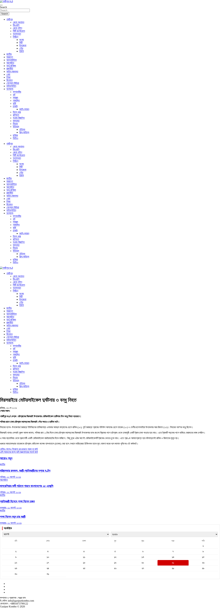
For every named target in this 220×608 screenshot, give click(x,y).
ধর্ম (14, 94)
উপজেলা (22, 45)
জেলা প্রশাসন (18, 22)
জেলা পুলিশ (17, 28)
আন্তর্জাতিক (11, 60)
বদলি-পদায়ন (24, 109)
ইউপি (21, 51)
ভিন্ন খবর (17, 112)
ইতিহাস (16, 126)
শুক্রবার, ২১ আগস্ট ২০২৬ (11, 507)
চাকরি (15, 106)
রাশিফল (16, 115)
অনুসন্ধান (17, 34)
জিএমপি (16, 25)
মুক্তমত (16, 120)
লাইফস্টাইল (11, 86)
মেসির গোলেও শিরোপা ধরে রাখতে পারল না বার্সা (19, 449)
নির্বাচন (15, 36)
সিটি (21, 42)
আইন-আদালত (12, 71)
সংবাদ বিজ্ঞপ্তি (19, 118)
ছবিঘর (15, 135)
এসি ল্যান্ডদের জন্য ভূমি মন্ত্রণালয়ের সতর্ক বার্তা (19, 452)
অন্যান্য (9, 89)
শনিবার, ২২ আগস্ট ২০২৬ (10, 477)
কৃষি (14, 103)
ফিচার (15, 123)
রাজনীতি (9, 68)
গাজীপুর (9, 19)
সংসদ (21, 39)
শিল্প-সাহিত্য (24, 132)
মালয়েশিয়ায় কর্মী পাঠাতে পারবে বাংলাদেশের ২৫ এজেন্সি (26, 486)
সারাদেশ (9, 57)
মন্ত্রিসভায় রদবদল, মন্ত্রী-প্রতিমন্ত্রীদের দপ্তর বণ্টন (25, 470)
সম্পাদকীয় (17, 91)
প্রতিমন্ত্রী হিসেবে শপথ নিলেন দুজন (17, 501)
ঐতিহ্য (22, 129)
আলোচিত (10, 62)
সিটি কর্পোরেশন (19, 31)
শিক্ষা (8, 77)
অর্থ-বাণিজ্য (11, 65)
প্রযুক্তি (16, 100)
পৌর (21, 48)
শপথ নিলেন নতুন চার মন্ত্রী (12, 516)
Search (3, 7)
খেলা (8, 74)
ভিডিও (15, 138)
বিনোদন (9, 80)
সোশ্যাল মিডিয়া (12, 83)
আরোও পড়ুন (6, 458)
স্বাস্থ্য (15, 97)
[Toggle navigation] (1, 5)
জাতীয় (9, 54)
